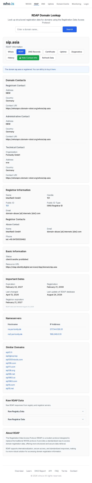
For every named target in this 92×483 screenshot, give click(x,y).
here (54, 69)
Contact (73, 471)
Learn (29, 471)
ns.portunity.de (14, 329)
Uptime (51, 4)
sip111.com (10, 367)
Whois (11, 52)
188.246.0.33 (55, 334)
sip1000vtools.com (14, 359)
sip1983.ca (10, 377)
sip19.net (10, 388)
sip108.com (11, 363)
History (11, 58)
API (50, 471)
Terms (64, 471)
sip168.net (10, 374)
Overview (19, 471)
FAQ (57, 471)
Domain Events (63, 4)
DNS (43, 4)
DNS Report (40, 471)
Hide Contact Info (29, 58)
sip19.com (10, 385)
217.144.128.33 (56, 329)
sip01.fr (9, 352)
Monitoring (76, 4)
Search (69, 29)
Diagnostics (77, 52)
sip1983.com (11, 381)
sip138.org (10, 370)
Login (86, 4)
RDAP (36, 4)
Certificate (50, 52)
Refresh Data (48, 58)
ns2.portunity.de (15, 334)
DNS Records (34, 52)
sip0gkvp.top (11, 356)
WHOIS (28, 4)
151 (7, 205)
